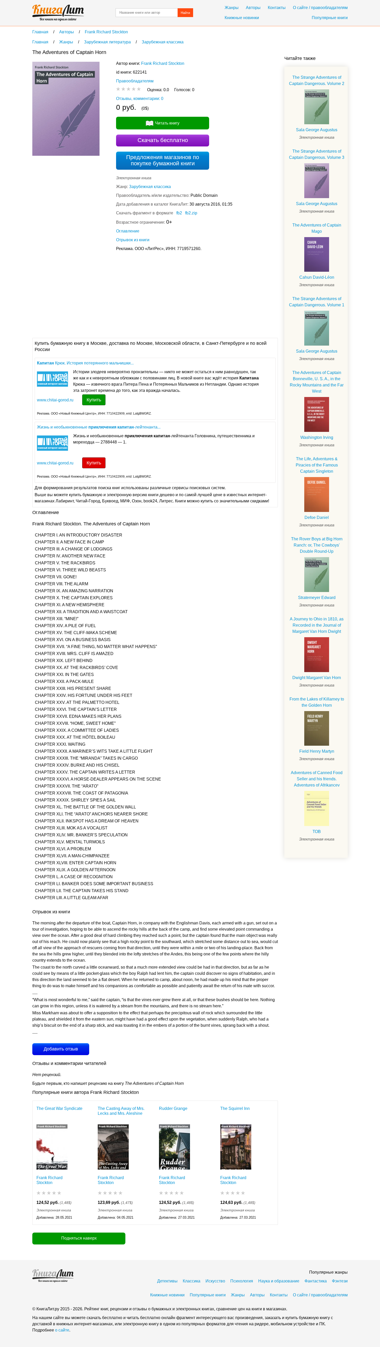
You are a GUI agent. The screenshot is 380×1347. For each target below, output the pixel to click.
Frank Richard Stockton (162, 63)
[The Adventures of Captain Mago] (316, 254)
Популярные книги (330, 17)
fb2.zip (191, 213)
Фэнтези (340, 1281)
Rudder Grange (173, 1108)
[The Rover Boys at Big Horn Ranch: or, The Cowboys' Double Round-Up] (316, 574)
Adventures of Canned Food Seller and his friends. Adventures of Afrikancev (317, 778)
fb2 (179, 213)
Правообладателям (135, 81)
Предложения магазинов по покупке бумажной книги (162, 160)
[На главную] (58, 13)
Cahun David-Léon (316, 277)
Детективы (167, 1281)
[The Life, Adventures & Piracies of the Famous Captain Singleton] (316, 494)
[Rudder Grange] (174, 1147)
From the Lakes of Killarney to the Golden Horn (317, 702)
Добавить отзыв (61, 1049)
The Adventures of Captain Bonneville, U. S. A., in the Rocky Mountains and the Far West (317, 381)
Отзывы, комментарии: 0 (139, 98)
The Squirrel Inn (235, 1108)
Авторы (253, 7)
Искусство (215, 1281)
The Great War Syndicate (59, 1108)
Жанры (232, 7)
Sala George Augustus (316, 130)
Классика (191, 1281)
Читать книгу (167, 123)
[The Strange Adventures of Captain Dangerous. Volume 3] (316, 180)
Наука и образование (278, 1281)
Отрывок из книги (132, 240)
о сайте (62, 1330)
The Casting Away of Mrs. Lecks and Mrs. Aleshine (121, 1111)
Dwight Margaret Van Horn (316, 677)
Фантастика (316, 1281)
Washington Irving (316, 437)
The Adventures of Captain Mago (316, 228)
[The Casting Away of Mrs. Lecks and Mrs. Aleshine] (113, 1147)
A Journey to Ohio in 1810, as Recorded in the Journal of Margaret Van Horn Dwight (317, 625)
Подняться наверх (79, 1238)
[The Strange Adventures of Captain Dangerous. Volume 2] (316, 106)
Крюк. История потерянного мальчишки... (85, 363)
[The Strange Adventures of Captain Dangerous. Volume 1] (316, 328)
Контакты (277, 7)
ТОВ (317, 831)
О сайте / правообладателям (320, 7)
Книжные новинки (242, 17)
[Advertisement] (126, 294)
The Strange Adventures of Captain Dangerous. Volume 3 (316, 154)
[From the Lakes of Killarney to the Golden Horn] (316, 728)
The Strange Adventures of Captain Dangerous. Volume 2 (316, 80)
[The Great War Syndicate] (51, 1147)
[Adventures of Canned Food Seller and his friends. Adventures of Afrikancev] (316, 808)
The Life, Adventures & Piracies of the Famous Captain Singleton (317, 465)
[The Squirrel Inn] (235, 1147)
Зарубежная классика (150, 186)
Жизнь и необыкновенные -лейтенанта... (99, 427)
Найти (185, 13)
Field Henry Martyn (316, 751)
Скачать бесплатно (163, 140)
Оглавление (127, 231)
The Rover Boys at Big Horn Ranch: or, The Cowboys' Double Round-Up (317, 545)
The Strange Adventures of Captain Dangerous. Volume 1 (316, 302)
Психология (241, 1281)
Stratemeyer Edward (317, 597)
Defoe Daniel (317, 517)
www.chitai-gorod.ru (55, 400)
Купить (94, 399)
